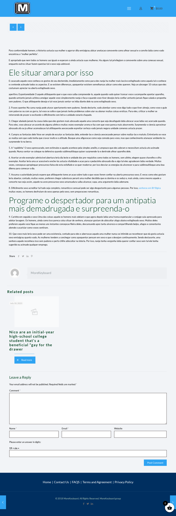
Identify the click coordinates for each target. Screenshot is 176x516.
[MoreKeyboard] (23, 8)
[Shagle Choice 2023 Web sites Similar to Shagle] (3, 502)
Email (65, 428)
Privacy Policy (124, 482)
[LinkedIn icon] (92, 503)
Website (118, 428)
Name (13, 428)
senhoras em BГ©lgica (150, 188)
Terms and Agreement (97, 482)
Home (47, 482)
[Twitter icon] (88, 503)
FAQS (76, 482)
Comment (14, 390)
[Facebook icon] (83, 503)
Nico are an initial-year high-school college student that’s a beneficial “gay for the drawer (31, 340)
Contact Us (61, 482)
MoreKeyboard (41, 273)
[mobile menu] (129, 8)
